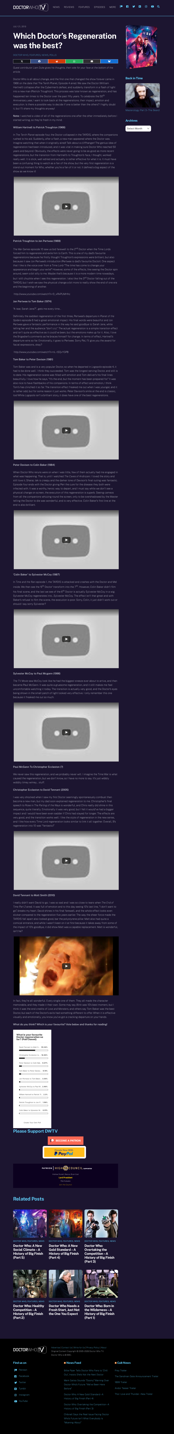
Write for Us (79, 1347)
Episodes (99, 7)
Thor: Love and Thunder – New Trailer (134, 1394)
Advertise (55, 1347)
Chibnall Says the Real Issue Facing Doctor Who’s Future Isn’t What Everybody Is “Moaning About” (86, 1418)
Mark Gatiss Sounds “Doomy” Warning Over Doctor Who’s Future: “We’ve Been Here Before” (86, 1384)
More (112, 7)
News (56, 7)
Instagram (24, 1394)
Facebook (23, 1376)
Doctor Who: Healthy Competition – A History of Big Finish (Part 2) (28, 1312)
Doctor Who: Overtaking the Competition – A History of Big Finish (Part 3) (99, 1253)
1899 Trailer (121, 1382)
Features (84, 7)
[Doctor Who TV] (30, 10)
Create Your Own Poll (32, 1123)
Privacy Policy (92, 1347)
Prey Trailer (121, 1370)
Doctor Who (20, 55)
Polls (53, 55)
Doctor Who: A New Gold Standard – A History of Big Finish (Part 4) (64, 1251)
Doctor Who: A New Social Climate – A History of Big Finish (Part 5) (28, 1251)
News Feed (73, 1362)
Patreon (22, 1369)
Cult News (124, 1362)
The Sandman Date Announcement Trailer (136, 1376)
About (103, 1347)
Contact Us (67, 1347)
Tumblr (22, 1388)
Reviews (69, 7)
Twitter (22, 1382)
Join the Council (65, 1185)
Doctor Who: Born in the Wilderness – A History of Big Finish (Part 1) (99, 1312)
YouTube (23, 1401)
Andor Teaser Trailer (125, 1388)
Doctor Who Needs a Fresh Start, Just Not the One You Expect (64, 1310)
